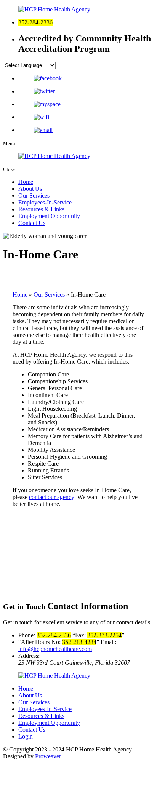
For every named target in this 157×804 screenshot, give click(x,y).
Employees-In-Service (45, 202)
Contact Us (31, 223)
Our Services (34, 195)
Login (25, 736)
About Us (30, 188)
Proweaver (48, 756)
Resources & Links (41, 209)
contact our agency (51, 497)
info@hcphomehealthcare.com (55, 649)
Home (25, 182)
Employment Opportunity (49, 216)
